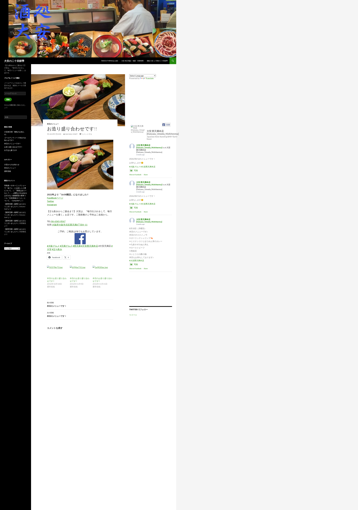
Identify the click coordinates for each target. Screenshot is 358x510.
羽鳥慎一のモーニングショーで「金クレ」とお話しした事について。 (15, 188)
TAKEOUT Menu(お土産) (109, 61)
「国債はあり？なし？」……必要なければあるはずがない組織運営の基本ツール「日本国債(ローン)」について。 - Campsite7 (15, 195)
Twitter (50, 201)
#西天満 (77, 246)
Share (146, 174)
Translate (150, 78)
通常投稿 (7, 171)
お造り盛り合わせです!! (13, 147)
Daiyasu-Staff (71, 134)
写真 (136, 170)
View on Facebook (135, 174)
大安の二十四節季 (14, 60)
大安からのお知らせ (11, 164)
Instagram (52, 204)
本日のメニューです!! (12, 144)
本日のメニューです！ (57, 304)
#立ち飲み (57, 249)
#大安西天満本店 (89, 246)
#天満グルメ (66, 246)
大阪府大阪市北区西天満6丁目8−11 (69, 224)
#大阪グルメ (53, 246)
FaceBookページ (55, 197)
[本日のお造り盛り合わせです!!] (57, 271)
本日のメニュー (53, 124)
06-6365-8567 (58, 221)
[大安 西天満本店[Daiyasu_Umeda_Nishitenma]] (138, 129)
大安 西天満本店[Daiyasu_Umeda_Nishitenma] (149, 146)
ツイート (133, 315)
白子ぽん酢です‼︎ (10, 150)
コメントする (87, 134)
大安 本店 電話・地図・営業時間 (132, 61)
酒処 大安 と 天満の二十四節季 (157, 61)
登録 (8, 99)
